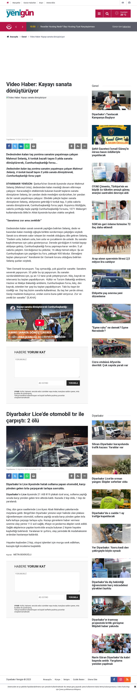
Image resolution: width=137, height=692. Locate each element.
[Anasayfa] (7, 3)
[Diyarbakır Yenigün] (20, 13)
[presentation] (16, 26)
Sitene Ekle (50, 3)
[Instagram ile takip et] (120, 679)
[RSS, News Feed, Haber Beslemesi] (127, 679)
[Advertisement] (68, 61)
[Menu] (99, 13)
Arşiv (41, 3)
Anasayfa (13, 37)
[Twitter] (15, 146)
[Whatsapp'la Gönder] (27, 146)
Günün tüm (121, 26)
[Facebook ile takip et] (114, 679)
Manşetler (16, 3)
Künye (57, 679)
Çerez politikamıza (66, 689)
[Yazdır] (33, 146)
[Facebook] (9, 146)
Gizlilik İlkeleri (78, 679)
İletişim (67, 679)
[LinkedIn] (21, 146)
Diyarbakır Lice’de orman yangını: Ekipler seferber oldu (65, 26)
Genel (24, 37)
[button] (71, 146)
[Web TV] (122, 2)
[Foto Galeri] (129, 2)
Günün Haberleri (30, 3)
